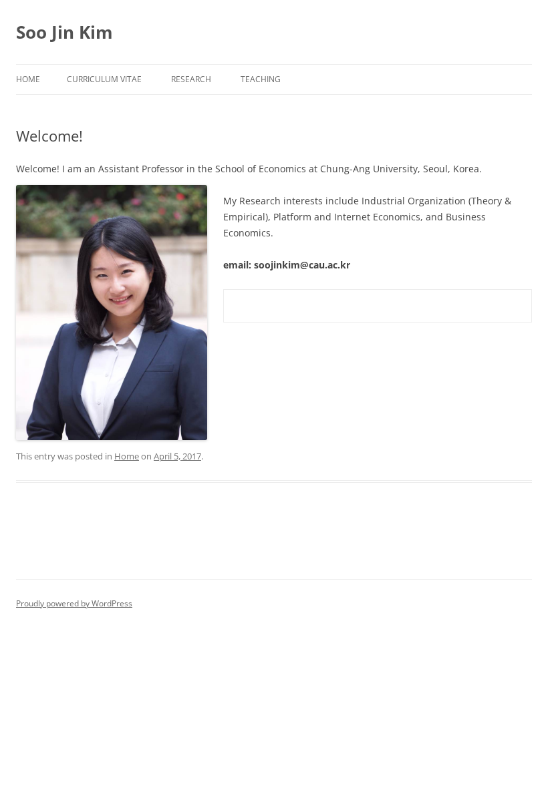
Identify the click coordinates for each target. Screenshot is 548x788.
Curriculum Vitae (104, 79)
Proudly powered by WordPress (74, 603)
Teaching (261, 79)
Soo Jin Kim (64, 32)
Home (28, 79)
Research (191, 79)
